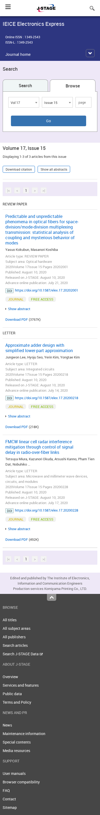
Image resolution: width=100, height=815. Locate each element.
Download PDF (16, 319)
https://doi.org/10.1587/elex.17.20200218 (46, 397)
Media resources (16, 750)
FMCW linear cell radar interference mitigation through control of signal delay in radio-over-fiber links (39, 447)
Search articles (15, 645)
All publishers (14, 636)
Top (51, 597)
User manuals (14, 773)
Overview (10, 676)
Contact (9, 798)
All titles (10, 619)
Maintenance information (24, 733)
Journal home (18, 54)
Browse (73, 86)
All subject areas (16, 628)
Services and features (21, 685)
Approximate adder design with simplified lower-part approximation (39, 347)
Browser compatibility (21, 781)
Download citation (19, 169)
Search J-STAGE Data (21, 653)
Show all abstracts (54, 169)
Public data (12, 693)
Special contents (17, 742)
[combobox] (23, 102)
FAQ (6, 790)
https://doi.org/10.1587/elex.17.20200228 (46, 510)
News (7, 725)
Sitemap (10, 807)
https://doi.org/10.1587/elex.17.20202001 (46, 290)
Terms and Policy (17, 702)
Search (25, 85)
